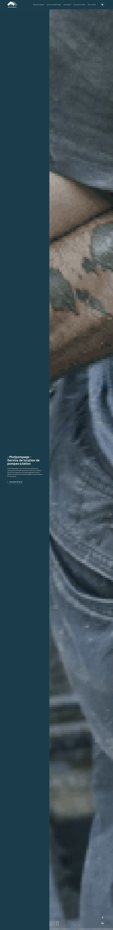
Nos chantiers (67, 4)
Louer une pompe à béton (54, 4)
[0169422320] (102, 4)
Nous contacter (92, 4)
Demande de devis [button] (14, 482)
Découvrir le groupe (38, 4)
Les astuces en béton (79, 4)
